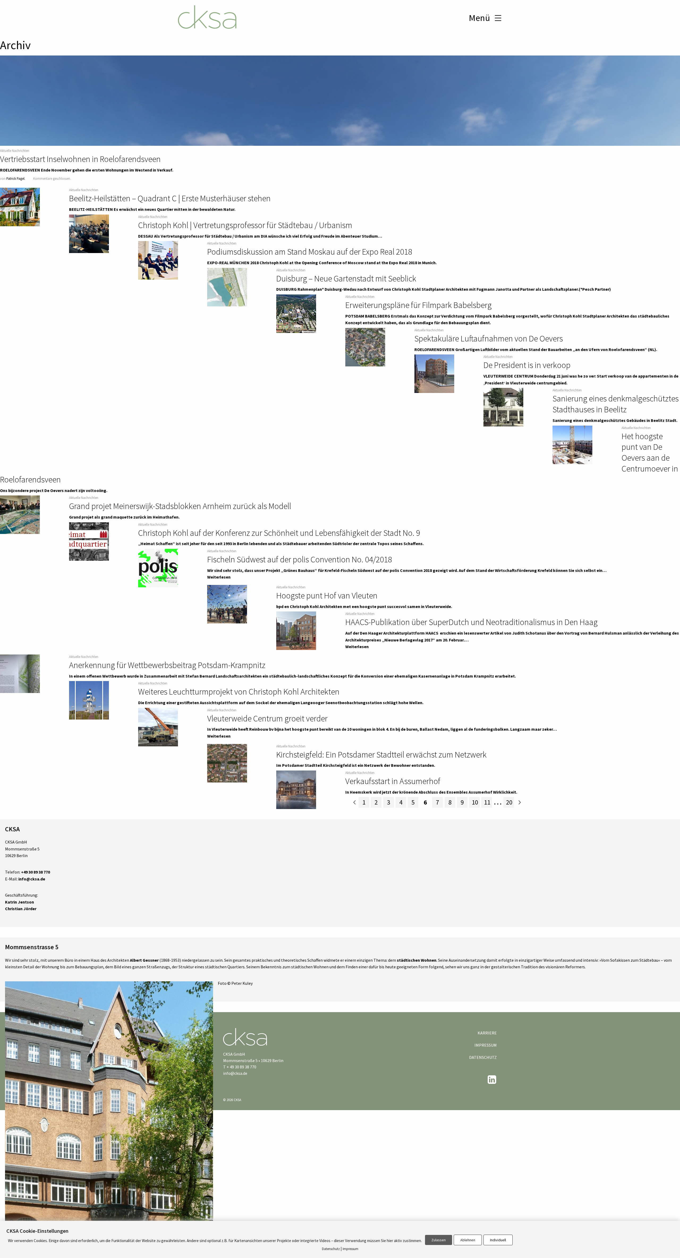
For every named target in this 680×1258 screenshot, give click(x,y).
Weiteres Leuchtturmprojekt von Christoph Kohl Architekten (238, 691)
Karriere (487, 1033)
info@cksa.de (235, 1073)
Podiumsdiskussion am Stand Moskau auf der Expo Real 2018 (309, 251)
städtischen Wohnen (416, 960)
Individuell (498, 1240)
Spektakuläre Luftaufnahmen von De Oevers (488, 338)
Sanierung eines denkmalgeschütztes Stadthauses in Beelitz (615, 404)
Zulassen (438, 1240)
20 (509, 802)
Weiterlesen (219, 577)
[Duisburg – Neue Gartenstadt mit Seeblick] (227, 287)
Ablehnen (467, 1240)
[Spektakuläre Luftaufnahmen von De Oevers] (365, 347)
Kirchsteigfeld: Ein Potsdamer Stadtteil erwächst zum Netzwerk (381, 754)
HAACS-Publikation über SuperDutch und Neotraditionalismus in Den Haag (471, 622)
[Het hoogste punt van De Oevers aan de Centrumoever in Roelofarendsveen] (572, 444)
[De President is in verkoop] (434, 373)
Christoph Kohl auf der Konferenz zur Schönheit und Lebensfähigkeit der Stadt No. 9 (279, 533)
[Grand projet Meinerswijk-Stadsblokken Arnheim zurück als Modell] (20, 514)
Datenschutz (483, 1057)
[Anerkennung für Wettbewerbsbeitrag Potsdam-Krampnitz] (20, 674)
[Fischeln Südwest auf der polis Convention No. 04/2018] (158, 568)
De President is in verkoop (527, 365)
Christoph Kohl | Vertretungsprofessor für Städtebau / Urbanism (245, 225)
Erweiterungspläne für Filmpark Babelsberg (418, 305)
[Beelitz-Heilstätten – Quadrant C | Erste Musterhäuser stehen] (20, 207)
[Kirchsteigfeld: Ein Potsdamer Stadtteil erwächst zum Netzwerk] (227, 763)
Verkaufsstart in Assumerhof (392, 781)
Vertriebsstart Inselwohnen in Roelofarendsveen (80, 159)
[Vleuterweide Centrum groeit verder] (158, 727)
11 (487, 802)
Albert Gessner (144, 960)
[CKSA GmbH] (207, 17)
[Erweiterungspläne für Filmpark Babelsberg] (296, 313)
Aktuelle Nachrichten (14, 150)
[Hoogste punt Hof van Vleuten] (227, 604)
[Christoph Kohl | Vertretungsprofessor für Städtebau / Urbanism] (89, 234)
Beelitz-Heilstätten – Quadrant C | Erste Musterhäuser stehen (170, 198)
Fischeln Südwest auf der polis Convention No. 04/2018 (299, 559)
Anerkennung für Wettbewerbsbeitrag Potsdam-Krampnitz (167, 665)
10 (475, 802)
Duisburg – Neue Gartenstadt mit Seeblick (346, 278)
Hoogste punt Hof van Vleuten (326, 595)
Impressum (485, 1045)
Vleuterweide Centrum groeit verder (267, 718)
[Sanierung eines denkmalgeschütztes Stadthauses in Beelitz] (503, 407)
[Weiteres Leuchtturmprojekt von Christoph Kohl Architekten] (89, 700)
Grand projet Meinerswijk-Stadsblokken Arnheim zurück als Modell (180, 506)
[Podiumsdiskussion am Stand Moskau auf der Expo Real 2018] (158, 260)
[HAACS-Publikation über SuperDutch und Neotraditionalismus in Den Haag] (296, 631)
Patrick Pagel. (15, 178)
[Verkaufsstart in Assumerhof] (296, 790)
